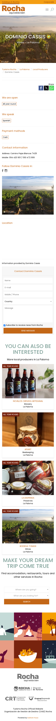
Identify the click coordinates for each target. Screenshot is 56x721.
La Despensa (28, 497)
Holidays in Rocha (10, 2)
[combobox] (28, 301)
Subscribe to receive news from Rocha (24, 325)
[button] (52, 9)
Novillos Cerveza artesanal (28, 401)
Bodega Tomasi (28, 546)
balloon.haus (32, 718)
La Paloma (24, 69)
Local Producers (40, 69)
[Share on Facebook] (41, 87)
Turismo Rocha (9, 69)
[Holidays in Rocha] (12, 10)
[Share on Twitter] (46, 87)
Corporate (49, 2)
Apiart (28, 449)
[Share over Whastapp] (51, 88)
